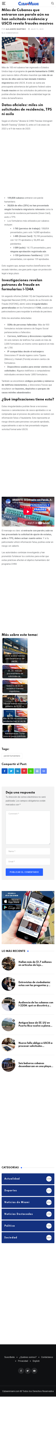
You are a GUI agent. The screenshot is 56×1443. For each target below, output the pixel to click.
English (36, 1369)
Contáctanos (47, 1365)
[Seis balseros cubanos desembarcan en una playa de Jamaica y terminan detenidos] (8, 1073)
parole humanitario (12, 764)
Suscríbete (9, 1365)
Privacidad (23, 1369)
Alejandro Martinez (16, 37)
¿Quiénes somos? (28, 1365)
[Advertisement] (28, 170)
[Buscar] (52, 3)
